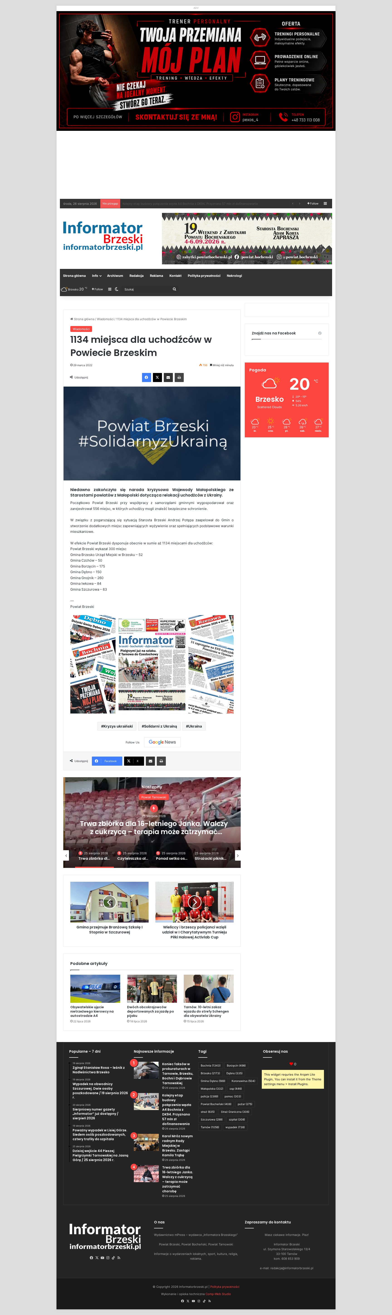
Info (95, 276)
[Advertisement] (196, 165)
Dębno (234, 1073)
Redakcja (137, 276)
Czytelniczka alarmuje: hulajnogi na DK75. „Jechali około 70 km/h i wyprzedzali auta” (152, 828)
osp (236, 1088)
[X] (157, 377)
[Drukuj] (179, 377)
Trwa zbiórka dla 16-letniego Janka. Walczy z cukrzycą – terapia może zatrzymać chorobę (177, 1179)
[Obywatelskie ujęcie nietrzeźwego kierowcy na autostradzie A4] (95, 989)
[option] (152, 822)
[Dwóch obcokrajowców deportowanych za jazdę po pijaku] (152, 989)
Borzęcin (236, 1065)
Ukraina (195, 726)
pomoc (233, 1096)
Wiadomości (105, 319)
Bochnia (210, 1065)
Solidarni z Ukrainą (160, 726)
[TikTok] (113, 1258)
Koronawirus (243, 1081)
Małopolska (212, 1088)
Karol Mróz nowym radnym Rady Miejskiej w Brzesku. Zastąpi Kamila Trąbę (174, 203)
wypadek (235, 1127)
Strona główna (74, 276)
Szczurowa (212, 1119)
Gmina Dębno (213, 1081)
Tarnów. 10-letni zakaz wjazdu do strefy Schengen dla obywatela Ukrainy (206, 1011)
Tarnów (210, 1127)
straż (208, 1111)
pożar (245, 1104)
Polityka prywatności (204, 276)
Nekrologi (234, 276)
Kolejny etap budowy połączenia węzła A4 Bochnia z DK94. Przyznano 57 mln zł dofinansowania (176, 1109)
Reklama (156, 276)
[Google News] (162, 742)
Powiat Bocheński (216, 1104)
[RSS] (119, 1258)
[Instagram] (108, 1258)
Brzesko (210, 1073)
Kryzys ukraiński (118, 726)
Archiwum (115, 276)
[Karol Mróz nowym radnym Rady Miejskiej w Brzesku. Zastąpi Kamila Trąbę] (146, 1142)
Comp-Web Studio (218, 1294)
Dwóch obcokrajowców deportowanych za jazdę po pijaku (150, 1011)
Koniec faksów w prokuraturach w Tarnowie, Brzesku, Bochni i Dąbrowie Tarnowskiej (177, 1073)
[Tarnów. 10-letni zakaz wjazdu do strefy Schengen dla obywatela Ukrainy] (209, 989)
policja (209, 1096)
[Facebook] (146, 377)
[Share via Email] (168, 377)
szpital (237, 1119)
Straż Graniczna (235, 1111)
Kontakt (175, 276)
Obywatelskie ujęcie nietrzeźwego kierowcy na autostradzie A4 (92, 1011)
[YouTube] (102, 1258)
